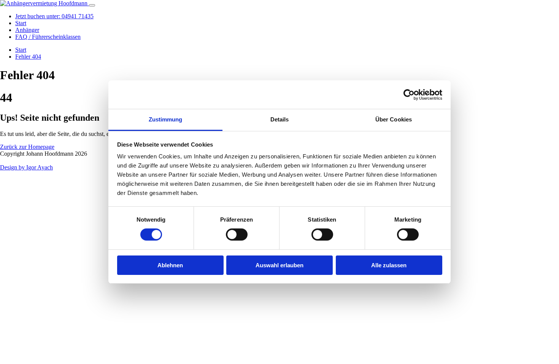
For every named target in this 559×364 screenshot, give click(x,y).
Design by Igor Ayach (26, 167)
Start (20, 23)
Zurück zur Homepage (27, 147)
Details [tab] (279, 119)
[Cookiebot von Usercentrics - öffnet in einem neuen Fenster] (409, 94)
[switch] (237, 234)
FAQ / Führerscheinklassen (48, 37)
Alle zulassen (389, 265)
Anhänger (27, 30)
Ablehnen (170, 265)
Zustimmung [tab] (166, 119)
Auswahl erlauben (279, 265)
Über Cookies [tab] (393, 119)
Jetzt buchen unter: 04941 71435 (54, 16)
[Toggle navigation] (92, 5)
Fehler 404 (28, 56)
